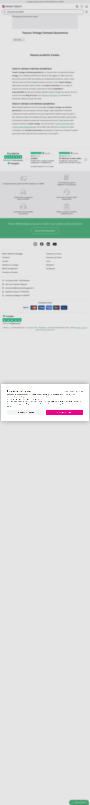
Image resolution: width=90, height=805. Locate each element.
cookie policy (60, 404)
